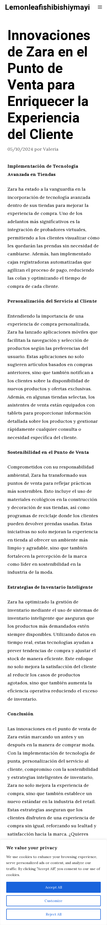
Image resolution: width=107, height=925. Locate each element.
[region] (53, 882)
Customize (53, 901)
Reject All (53, 914)
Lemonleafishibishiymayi (47, 7)
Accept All (53, 887)
